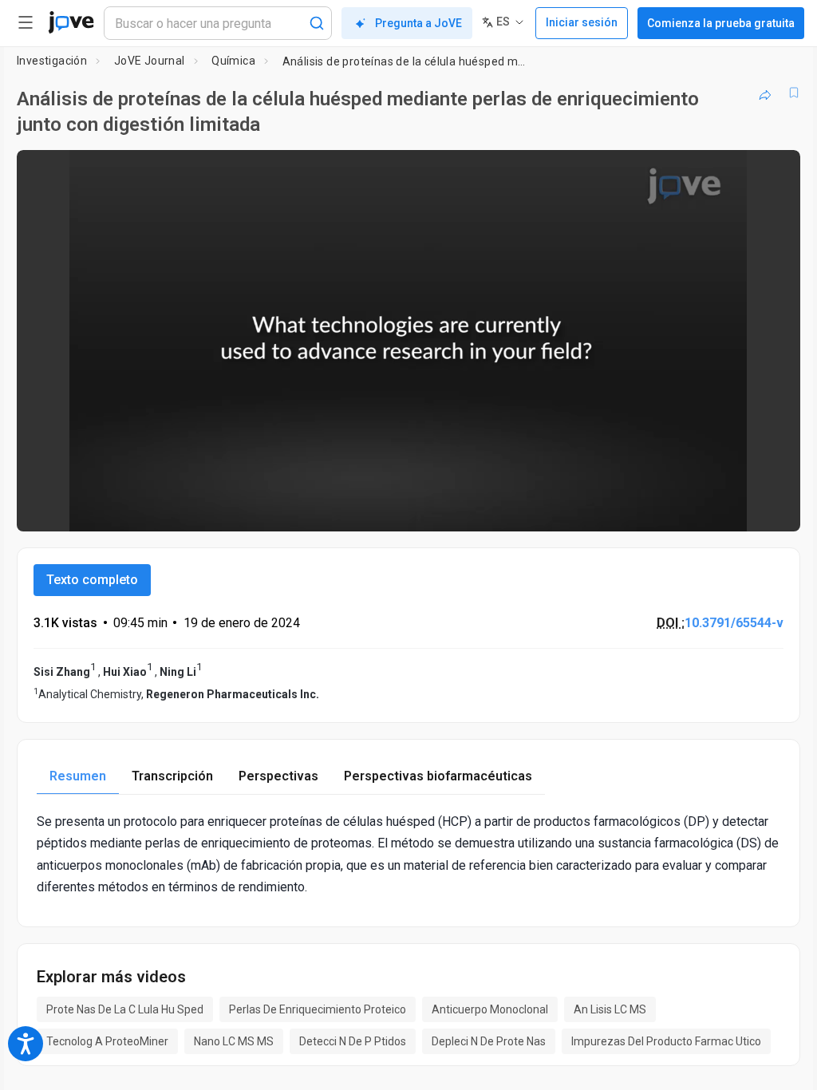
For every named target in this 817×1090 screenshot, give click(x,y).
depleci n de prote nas (489, 1041)
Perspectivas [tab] (278, 776)
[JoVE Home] (71, 22)
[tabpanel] (408, 854)
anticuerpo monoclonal (490, 1009)
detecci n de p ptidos (352, 1041)
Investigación (52, 60)
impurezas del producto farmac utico (666, 1041)
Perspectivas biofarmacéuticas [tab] (438, 776)
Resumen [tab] (77, 776)
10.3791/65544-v (734, 622)
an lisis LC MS (610, 1009)
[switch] (645, 508)
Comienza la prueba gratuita (721, 23)
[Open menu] (25, 22)
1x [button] (737, 507)
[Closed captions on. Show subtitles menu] (770, 508)
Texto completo (92, 579)
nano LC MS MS (234, 1041)
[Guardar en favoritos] (793, 92)
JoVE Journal (149, 60)
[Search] (317, 23)
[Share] (765, 92)
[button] (774, 172)
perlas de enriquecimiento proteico (317, 1009)
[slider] (336, 508)
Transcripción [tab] (172, 776)
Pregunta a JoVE (418, 23)
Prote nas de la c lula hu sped (124, 1009)
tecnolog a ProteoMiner (107, 1041)
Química (233, 60)
